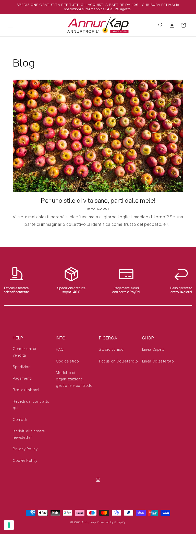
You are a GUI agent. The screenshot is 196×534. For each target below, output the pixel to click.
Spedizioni (22, 366)
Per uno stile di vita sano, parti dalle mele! (98, 201)
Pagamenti (22, 378)
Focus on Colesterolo (118, 361)
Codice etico (67, 361)
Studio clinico (111, 349)
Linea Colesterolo (158, 361)
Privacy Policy (25, 449)
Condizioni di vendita (24, 352)
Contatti (20, 419)
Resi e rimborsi (26, 389)
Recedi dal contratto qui (31, 404)
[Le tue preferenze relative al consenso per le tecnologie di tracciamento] (9, 525)
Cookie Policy (25, 460)
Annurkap (88, 522)
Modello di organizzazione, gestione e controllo (74, 379)
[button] (10, 25)
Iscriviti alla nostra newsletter (29, 434)
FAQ (60, 349)
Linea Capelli (153, 349)
